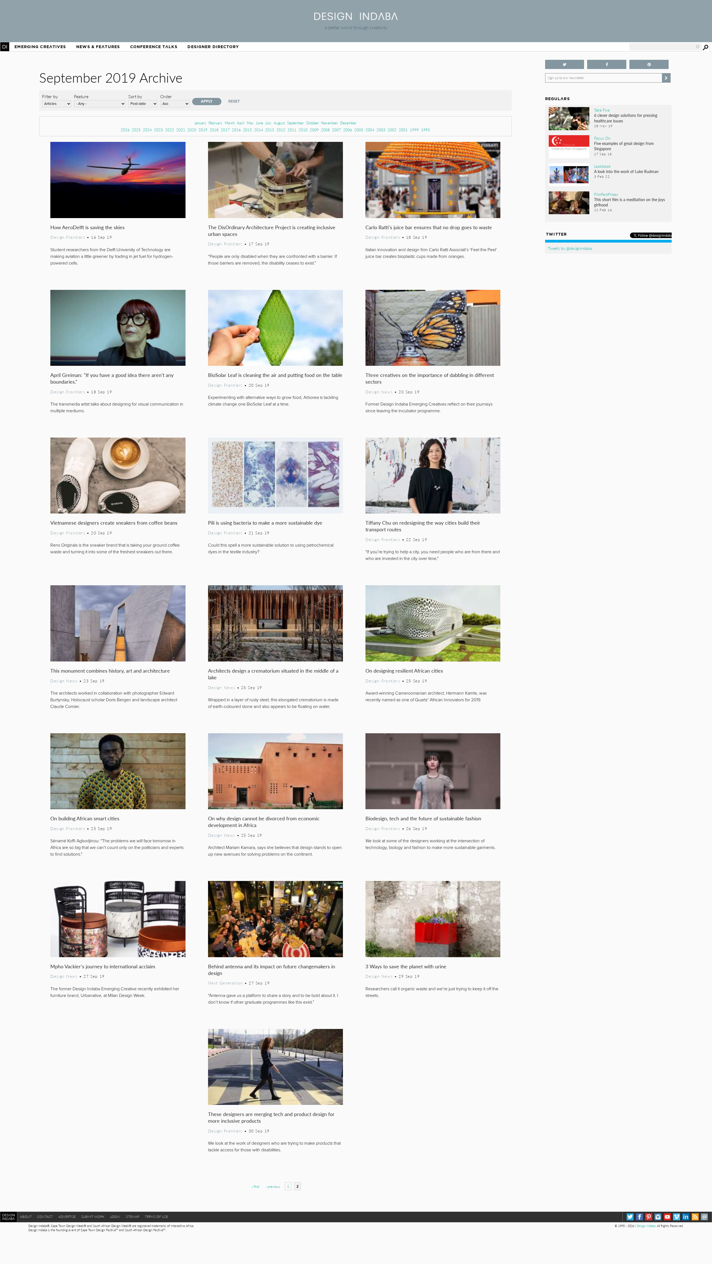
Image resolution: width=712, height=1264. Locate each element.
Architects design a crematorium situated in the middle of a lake (273, 674)
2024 (147, 129)
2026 (125, 129)
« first (255, 1186)
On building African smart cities (84, 818)
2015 (247, 129)
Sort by (135, 96)
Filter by (50, 96)
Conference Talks (153, 47)
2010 (303, 129)
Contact (45, 1216)
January (200, 122)
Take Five (602, 110)
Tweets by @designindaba (570, 248)
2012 (280, 129)
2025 (136, 129)
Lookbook (602, 166)
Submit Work (93, 1216)
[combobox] (664, 46)
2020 (191, 129)
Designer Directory (213, 47)
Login (115, 1216)
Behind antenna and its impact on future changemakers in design (271, 969)
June (259, 122)
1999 (414, 129)
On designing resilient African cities (404, 670)
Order (166, 96)
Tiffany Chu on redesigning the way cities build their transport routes (422, 526)
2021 (180, 129)
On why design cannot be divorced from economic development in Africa (264, 821)
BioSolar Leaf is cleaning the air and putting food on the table (275, 374)
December (348, 122)
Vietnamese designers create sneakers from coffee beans (113, 522)
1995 (425, 129)
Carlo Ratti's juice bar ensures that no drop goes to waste (428, 227)
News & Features (98, 47)
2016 (236, 129)
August (279, 122)
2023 (158, 129)
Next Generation (225, 983)
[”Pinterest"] (649, 64)
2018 (214, 129)
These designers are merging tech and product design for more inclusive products (271, 1117)
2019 (203, 129)
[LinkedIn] (685, 1216)
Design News (379, 391)
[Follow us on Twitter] (564, 64)
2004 (369, 129)
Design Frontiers (67, 237)
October (312, 122)
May (250, 122)
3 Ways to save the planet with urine (405, 966)
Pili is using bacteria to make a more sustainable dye (265, 522)
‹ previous (273, 1186)
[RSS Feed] (695, 1216)
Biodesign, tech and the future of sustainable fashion (423, 818)
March (230, 122)
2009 (314, 129)
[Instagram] (657, 1216)
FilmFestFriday (606, 194)
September (295, 122)
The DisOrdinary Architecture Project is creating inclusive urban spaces (271, 230)
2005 (358, 129)
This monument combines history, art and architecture (110, 670)
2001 (403, 129)
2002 (392, 129)
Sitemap (132, 1216)
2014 (258, 129)
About (26, 1216)
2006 (347, 129)
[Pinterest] (648, 1216)
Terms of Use (156, 1216)
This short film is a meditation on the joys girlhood (629, 202)
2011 (292, 129)
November (329, 122)
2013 (269, 129)
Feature (81, 96)
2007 (336, 129)
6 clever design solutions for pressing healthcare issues (625, 117)
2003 (381, 129)
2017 (225, 129)
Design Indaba (646, 1226)
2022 (169, 129)
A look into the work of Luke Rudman (626, 171)
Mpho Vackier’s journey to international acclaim (102, 966)
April (240, 122)
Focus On (602, 138)
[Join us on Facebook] (606, 64)
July (268, 122)
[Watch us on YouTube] (667, 1216)
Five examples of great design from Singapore (624, 145)
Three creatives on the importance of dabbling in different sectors (429, 378)
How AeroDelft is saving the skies (87, 227)
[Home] (356, 18)
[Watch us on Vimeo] (676, 1216)
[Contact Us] (704, 1216)
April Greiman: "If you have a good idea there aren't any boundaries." (112, 378)
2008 (325, 129)
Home (4, 46)
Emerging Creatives (40, 47)
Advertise (67, 1216)
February (215, 122)
